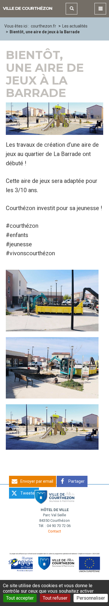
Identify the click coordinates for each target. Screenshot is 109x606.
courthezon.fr (43, 26)
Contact (54, 531)
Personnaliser (90, 598)
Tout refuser (55, 598)
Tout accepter (20, 598)
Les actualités (74, 26)
